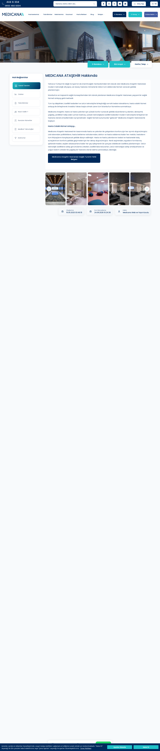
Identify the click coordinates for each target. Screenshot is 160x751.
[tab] (26, 85)
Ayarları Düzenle (120, 747)
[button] (147, 188)
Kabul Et (146, 747)
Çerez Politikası (85, 748)
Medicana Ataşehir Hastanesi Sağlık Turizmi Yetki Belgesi (74, 158)
